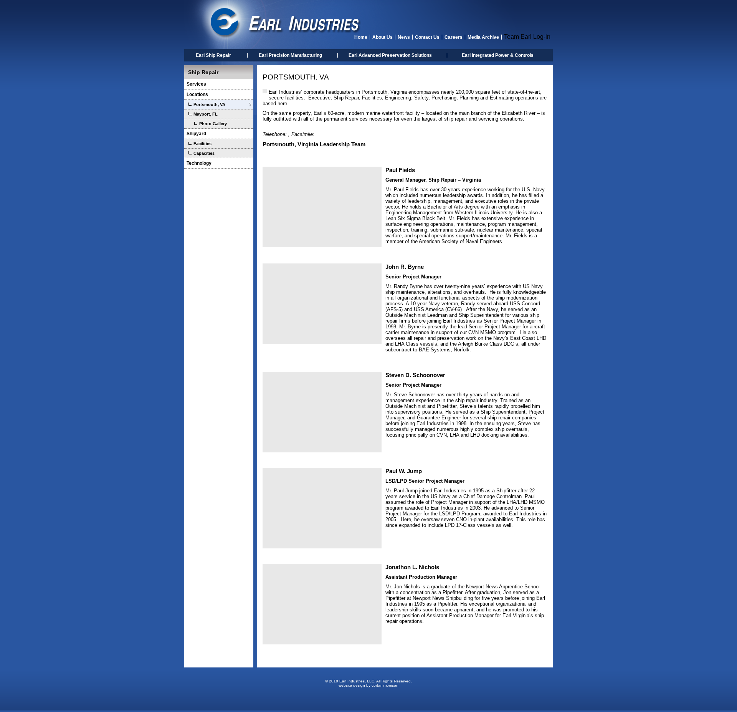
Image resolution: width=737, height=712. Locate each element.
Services (196, 84)
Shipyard (196, 133)
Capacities (204, 153)
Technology (199, 163)
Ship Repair (203, 72)
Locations (197, 94)
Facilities (202, 143)
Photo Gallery (213, 123)
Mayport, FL (205, 114)
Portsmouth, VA (209, 104)
